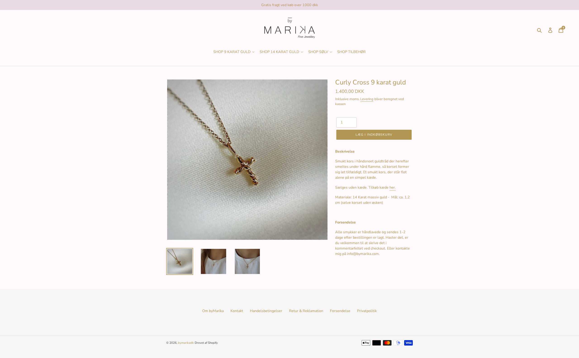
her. (392, 187)
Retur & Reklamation (306, 310)
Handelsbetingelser (266, 310)
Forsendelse (340, 310)
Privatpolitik (367, 310)
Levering (366, 99)
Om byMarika (213, 310)
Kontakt (236, 310)
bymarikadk (186, 343)
